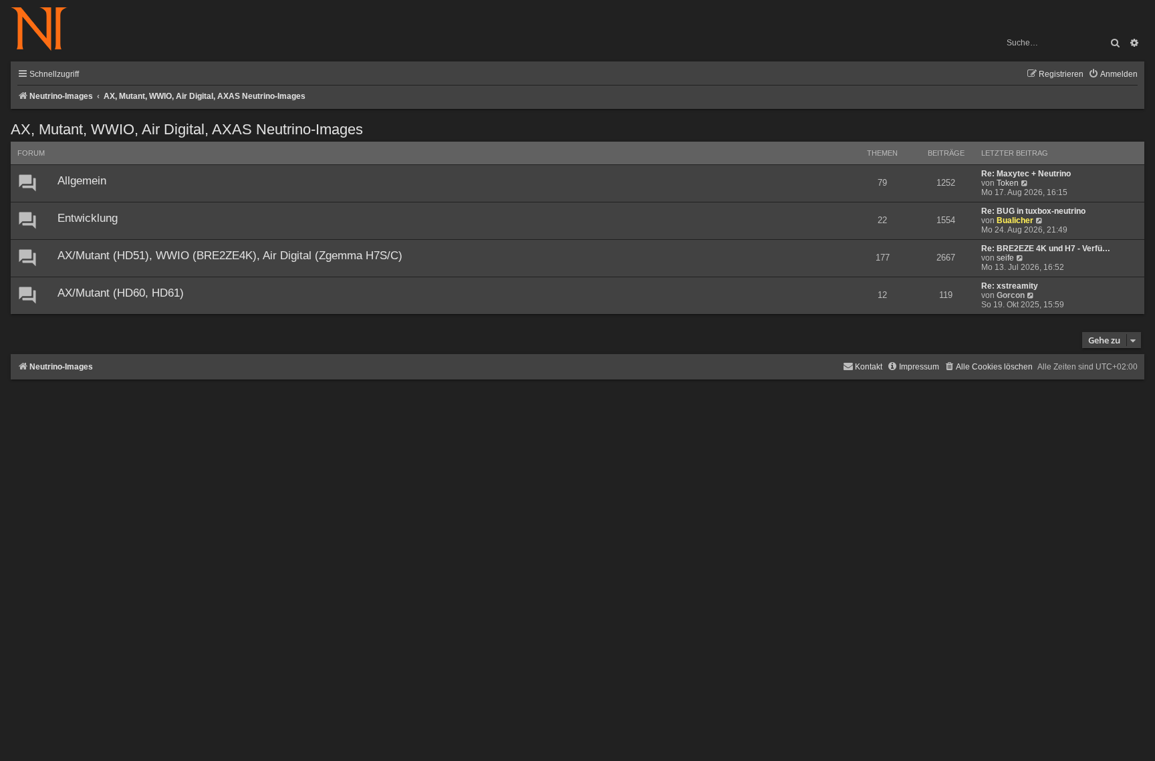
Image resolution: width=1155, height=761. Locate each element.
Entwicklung (87, 218)
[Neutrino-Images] (46, 30)
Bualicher (1015, 220)
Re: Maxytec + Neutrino (1026, 173)
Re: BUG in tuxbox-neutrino (1033, 211)
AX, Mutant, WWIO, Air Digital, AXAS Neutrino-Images (187, 129)
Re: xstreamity (1009, 286)
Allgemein (81, 180)
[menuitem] (1113, 74)
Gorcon (1011, 295)
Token (1008, 183)
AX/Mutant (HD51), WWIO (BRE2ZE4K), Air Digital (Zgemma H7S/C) (229, 255)
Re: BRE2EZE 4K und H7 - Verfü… (1045, 248)
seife (1005, 258)
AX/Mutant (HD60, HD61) (120, 293)
